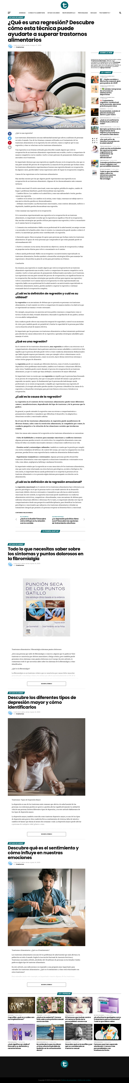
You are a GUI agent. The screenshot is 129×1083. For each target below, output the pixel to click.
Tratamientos (104, 13)
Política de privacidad (68, 1080)
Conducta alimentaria (36, 13)
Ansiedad (22, 13)
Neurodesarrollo (68, 13)
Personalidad (83, 13)
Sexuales (93, 13)
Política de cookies (84, 1080)
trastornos (20, 47)
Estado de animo (54, 13)
